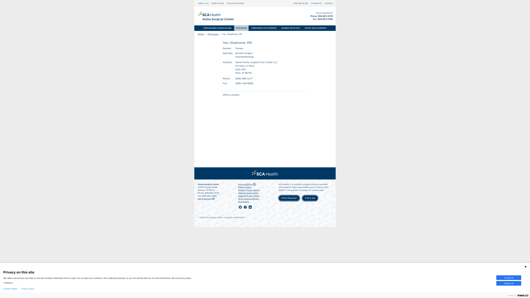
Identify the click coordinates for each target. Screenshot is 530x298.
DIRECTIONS (217, 3)
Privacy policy (28, 289)
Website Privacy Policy (249, 196)
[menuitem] (203, 3)
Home (201, 34)
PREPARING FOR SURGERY (264, 28)
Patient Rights (245, 187)
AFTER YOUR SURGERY (316, 28)
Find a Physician (289, 198)
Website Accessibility (248, 193)
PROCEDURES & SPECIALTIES (217, 28)
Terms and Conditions (248, 199)
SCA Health (243, 202)
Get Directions (205, 199)
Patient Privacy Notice (248, 190)
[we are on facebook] (245, 207)
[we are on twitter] (240, 207)
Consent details (10, 289)
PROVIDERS (241, 28)
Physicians (213, 34)
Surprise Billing (245, 184)
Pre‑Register (301, 3)
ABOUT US (203, 3)
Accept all (508, 277)
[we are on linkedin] (250, 207)
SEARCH (329, 3)
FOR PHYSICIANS (235, 3)
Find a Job (310, 198)
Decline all (508, 283)
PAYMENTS (316, 3)
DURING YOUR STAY (290, 28)
